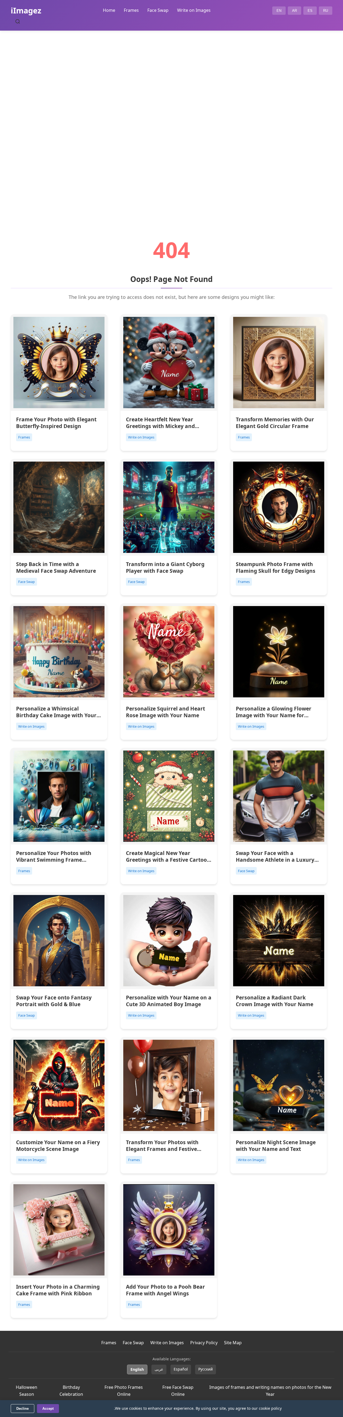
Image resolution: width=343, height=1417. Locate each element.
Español (181, 1369)
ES (310, 11)
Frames (131, 10)
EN (279, 11)
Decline (22, 1409)
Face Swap (158, 10)
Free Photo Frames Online (124, 1390)
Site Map (233, 1343)
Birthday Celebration (71, 1390)
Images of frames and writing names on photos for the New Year (270, 1390)
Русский (205, 1369)
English (137, 1369)
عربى (159, 1369)
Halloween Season (26, 1390)
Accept (48, 1409)
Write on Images (194, 10)
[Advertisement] (171, 119)
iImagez (26, 10)
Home (109, 10)
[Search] (18, 21)
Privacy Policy (204, 1343)
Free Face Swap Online (177, 1390)
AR (294, 11)
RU (325, 11)
